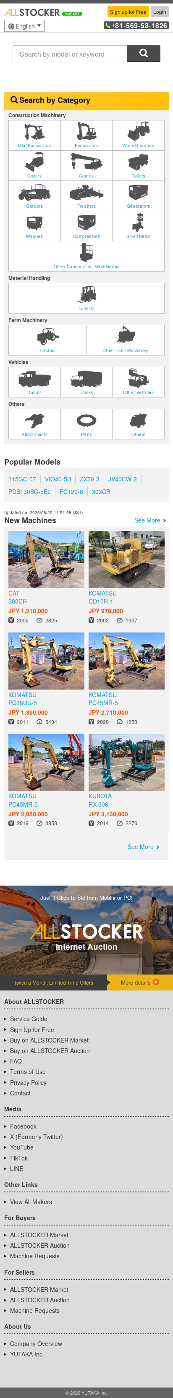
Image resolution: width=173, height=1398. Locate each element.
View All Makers (31, 1201)
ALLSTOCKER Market (39, 1235)
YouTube (22, 1147)
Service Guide (28, 1018)
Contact (20, 1093)
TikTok (19, 1158)
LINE (16, 1168)
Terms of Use (28, 1071)
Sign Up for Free (32, 1029)
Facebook (23, 1126)
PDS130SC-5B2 (29, 491)
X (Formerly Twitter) (36, 1136)
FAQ (16, 1061)
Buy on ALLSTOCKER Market (49, 1040)
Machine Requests (35, 1256)
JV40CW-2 (122, 479)
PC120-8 (71, 491)
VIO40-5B (58, 479)
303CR (101, 491)
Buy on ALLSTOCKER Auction (50, 1050)
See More (147, 520)
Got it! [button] (86, 1360)
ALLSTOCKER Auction (40, 1245)
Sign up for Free (128, 11)
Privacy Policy (28, 1082)
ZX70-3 (90, 479)
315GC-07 (22, 479)
